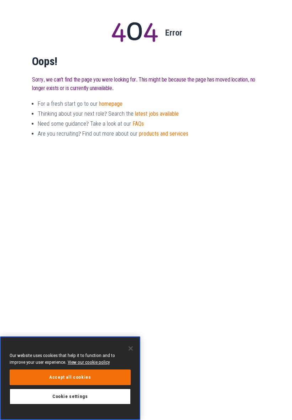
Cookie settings (70, 396)
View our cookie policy (89, 362)
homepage (110, 103)
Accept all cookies (70, 377)
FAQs (138, 123)
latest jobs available (157, 113)
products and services (163, 133)
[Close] (131, 348)
